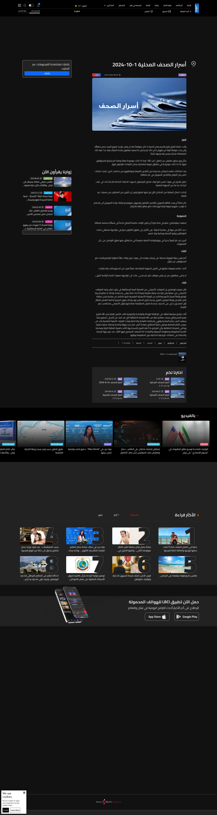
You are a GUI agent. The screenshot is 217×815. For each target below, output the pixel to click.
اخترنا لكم (174, 372)
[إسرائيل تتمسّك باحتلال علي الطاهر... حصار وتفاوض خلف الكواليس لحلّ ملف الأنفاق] (137, 437)
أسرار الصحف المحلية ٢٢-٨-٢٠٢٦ (159, 396)
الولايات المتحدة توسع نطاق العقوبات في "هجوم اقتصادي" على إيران (188, 450)
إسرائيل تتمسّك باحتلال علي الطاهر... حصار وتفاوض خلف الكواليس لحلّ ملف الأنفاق (140, 450)
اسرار (167, 379)
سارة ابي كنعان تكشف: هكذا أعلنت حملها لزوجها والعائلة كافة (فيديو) (180, 548)
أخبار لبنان (121, 5)
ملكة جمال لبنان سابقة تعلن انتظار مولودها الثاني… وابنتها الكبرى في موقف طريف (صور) (134, 548)
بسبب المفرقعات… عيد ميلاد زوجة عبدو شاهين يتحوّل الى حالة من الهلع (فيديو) (40, 548)
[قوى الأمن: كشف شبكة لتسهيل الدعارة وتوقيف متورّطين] (131, 568)
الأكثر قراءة (185, 515)
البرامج (147, 11)
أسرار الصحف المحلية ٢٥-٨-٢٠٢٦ (159, 384)
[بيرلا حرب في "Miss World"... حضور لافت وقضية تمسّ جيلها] (89, 437)
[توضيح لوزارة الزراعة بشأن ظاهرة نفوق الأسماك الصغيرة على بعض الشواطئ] (85, 568)
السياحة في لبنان (135, 5)
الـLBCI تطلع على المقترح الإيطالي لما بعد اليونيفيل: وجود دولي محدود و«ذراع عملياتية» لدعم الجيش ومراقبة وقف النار (39, 577)
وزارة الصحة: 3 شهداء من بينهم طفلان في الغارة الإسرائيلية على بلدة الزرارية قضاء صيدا (37, 226)
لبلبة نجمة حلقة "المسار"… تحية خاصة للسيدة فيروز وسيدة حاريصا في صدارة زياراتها (38, 197)
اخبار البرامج (48, 193)
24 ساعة (134, 515)
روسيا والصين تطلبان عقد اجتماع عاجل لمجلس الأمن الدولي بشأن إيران (40, 212)
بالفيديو (188, 415)
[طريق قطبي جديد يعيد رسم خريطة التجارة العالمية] (40, 437)
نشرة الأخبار (167, 5)
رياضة (157, 5)
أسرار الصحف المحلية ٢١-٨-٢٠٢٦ (112, 396)
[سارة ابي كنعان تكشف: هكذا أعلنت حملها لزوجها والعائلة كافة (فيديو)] (177, 539)
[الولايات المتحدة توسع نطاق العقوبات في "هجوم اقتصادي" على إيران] (185, 437)
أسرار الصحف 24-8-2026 (110, 382)
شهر (100, 515)
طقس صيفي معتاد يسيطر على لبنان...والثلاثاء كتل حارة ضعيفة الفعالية (38, 183)
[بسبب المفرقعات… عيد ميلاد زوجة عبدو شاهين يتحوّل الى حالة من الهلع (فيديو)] (39, 539)
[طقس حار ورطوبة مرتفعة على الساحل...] (177, 568)
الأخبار (189, 5)
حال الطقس (48, 178)
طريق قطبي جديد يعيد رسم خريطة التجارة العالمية (43, 450)
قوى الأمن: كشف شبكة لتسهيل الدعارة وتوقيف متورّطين (132, 577)
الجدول (165, 11)
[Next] (3, 437)
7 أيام (116, 515)
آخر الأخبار (179, 5)
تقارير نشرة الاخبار (153, 444)
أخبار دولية (204, 444)
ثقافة (148, 5)
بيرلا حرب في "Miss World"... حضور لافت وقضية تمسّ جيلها (90, 450)
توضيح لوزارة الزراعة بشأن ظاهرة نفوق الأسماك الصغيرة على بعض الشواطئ (86, 577)
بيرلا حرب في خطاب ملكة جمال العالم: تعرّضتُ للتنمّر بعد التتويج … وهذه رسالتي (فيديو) (86, 548)
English (77, 11)
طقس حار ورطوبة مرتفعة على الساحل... (178, 576)
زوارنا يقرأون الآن (56, 172)
